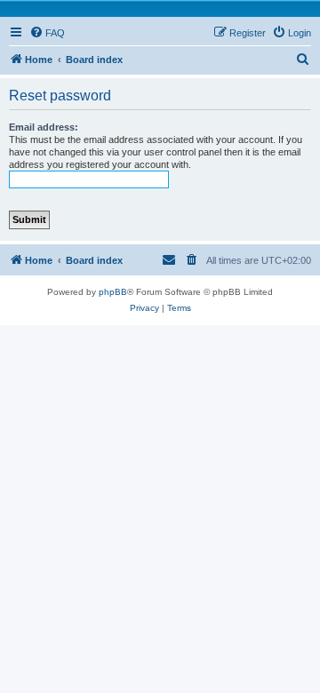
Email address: (43, 127)
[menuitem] (47, 33)
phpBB (113, 292)
